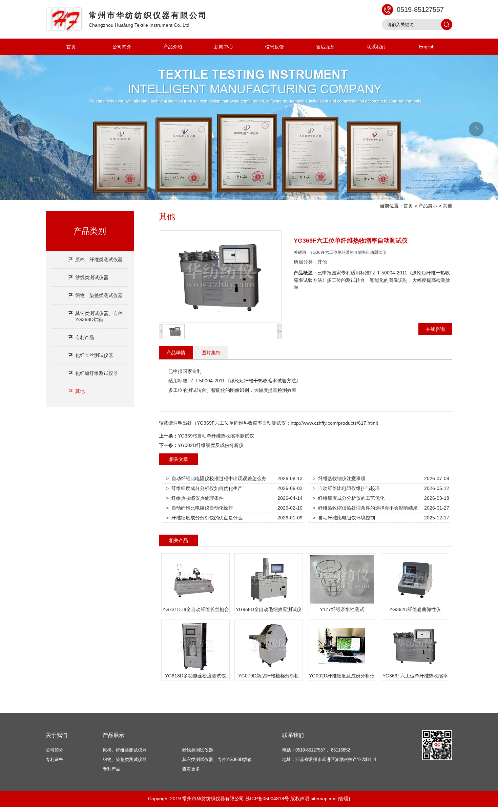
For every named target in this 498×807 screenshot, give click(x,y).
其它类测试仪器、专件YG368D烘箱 (99, 316)
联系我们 (376, 46)
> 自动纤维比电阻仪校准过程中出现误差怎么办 (216, 478)
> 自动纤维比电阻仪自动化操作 (199, 508)
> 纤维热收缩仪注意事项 (339, 478)
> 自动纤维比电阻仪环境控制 (344, 517)
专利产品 (84, 337)
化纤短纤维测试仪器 (96, 373)
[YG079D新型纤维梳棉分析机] (269, 670)
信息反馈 (274, 46)
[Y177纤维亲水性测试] (342, 603)
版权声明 (299, 798)
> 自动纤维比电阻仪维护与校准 (346, 488)
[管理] (344, 798)
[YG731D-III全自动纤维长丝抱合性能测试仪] (195, 603)
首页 (71, 46)
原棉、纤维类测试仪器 (99, 259)
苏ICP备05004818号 (267, 798)
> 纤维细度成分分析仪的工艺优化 (349, 498)
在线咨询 (435, 329)
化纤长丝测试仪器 (94, 355)
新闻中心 (223, 46)
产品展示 (427, 205)
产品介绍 (172, 46)
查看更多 (191, 768)
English (427, 46)
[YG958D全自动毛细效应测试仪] (269, 603)
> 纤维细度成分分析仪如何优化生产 (204, 488)
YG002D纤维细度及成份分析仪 (211, 445)
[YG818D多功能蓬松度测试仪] (195, 670)
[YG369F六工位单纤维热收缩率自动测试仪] (415, 670)
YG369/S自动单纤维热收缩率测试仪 (216, 436)
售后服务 (325, 46)
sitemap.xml (323, 798)
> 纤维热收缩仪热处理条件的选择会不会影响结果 (365, 508)
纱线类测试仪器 (91, 277)
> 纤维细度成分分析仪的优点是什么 (204, 517)
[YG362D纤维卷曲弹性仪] (415, 603)
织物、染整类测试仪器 (99, 295)
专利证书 (54, 759)
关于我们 (56, 735)
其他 (447, 205)
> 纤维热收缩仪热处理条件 (195, 498)
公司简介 (121, 46)
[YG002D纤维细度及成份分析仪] (342, 670)
